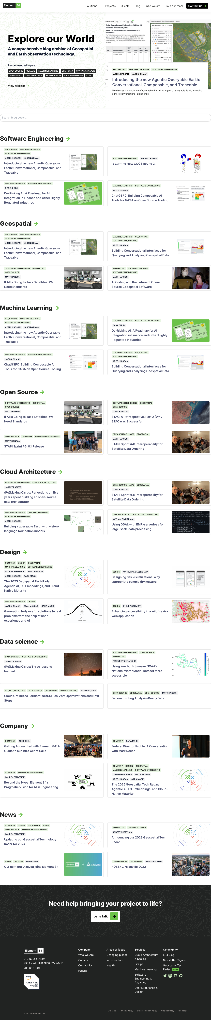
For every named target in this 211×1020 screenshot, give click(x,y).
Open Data (67, 71)
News (46, 825)
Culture (18, 861)
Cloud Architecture (44, 482)
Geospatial (119, 69)
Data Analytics (33, 75)
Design (21, 563)
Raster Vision (53, 75)
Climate (30, 71)
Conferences (120, 861)
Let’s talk (100, 916)
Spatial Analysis (85, 71)
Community (15, 75)
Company (27, 436)
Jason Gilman (139, 74)
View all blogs (16, 85)
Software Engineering (164, 69)
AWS (131, 434)
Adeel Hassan (121, 74)
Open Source (16, 71)
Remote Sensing (68, 690)
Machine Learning (48, 71)
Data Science (12, 656)
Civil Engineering (73, 75)
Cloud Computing (38, 512)
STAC (89, 75)
